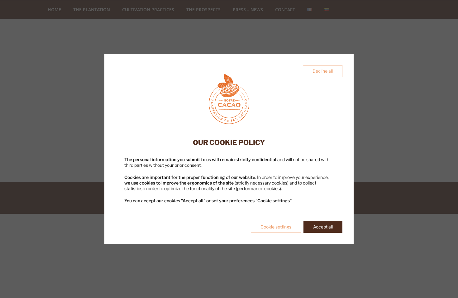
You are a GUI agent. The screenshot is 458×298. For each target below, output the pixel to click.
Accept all (323, 226)
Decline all (322, 71)
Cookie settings (275, 226)
